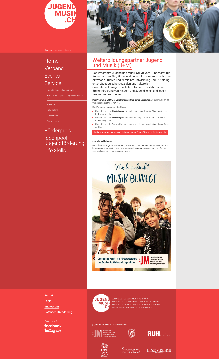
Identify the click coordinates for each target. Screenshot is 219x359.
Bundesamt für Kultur (130, 100)
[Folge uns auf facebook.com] (63, 326)
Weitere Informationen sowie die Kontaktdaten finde (117, 132)
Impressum (51, 307)
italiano (68, 50)
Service (52, 83)
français (58, 50)
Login (47, 301)
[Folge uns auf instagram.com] (63, 331)
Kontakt (49, 295)
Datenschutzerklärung (58, 312)
